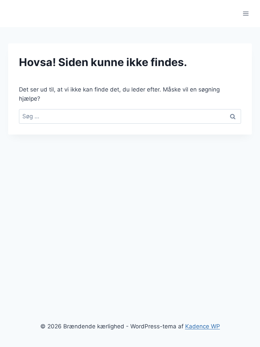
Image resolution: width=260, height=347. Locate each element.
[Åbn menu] (245, 13)
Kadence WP (202, 326)
